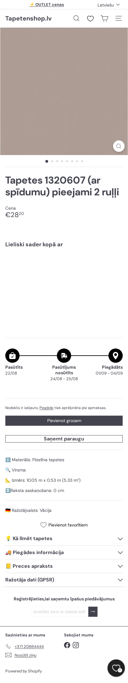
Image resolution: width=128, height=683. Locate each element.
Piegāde (46, 407)
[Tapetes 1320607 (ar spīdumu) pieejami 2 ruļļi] (64, 271)
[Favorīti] (90, 19)
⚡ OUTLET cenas (47, 4)
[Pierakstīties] (93, 612)
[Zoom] (119, 146)
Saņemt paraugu (64, 438)
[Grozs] (104, 18)
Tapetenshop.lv (28, 18)
